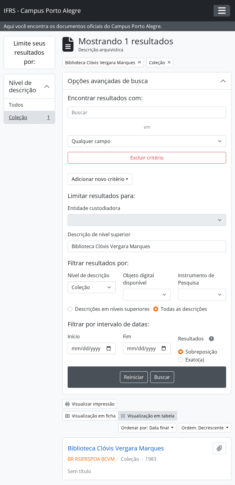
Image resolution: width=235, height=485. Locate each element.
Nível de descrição (22, 86)
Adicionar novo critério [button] (98, 179)
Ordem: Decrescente (203, 428)
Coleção (29, 118)
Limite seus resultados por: (29, 52)
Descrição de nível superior (99, 234)
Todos (16, 104)
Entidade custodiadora (94, 208)
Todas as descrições (184, 309)
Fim (127, 336)
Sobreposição (201, 351)
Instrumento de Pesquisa (196, 279)
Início (74, 336)
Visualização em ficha (93, 416)
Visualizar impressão (92, 404)
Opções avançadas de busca (108, 81)
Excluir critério (147, 157)
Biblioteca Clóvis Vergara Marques (116, 448)
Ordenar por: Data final (145, 428)
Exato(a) (194, 359)
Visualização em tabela (150, 416)
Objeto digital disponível (138, 279)
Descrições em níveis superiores (112, 309)
